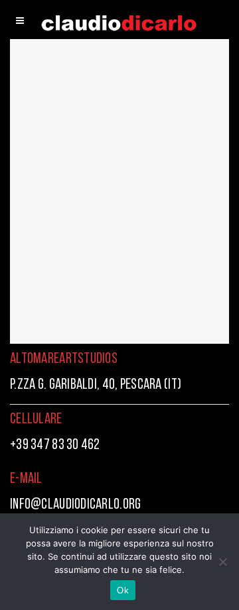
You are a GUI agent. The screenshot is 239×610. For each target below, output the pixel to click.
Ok (123, 590)
